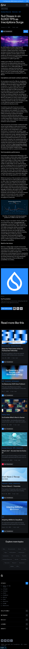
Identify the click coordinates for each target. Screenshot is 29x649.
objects (26, 157)
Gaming (4, 414)
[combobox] (3, 647)
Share (25, 31)
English (2, 647)
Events (8, 414)
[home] (3, 5)
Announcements (6, 345)
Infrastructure (19, 448)
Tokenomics (15, 11)
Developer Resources (6, 11)
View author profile (7, 308)
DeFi (20, 11)
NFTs (14, 448)
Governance (8, 381)
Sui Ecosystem (15, 381)
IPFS (24, 175)
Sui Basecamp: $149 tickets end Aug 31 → (10, 1)
